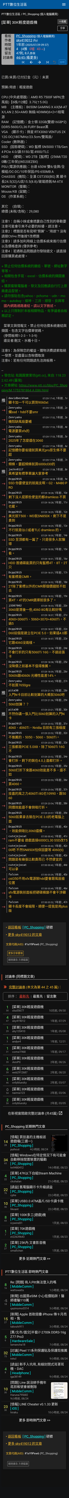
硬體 (29, 927)
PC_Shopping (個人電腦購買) (40, 14)
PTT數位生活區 (10, 14)
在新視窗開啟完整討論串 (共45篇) (35, 1113)
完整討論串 (17, 987)
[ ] (21, 1145)
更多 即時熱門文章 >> (34, 1420)
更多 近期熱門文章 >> (34, 1259)
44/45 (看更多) (27, 57)
